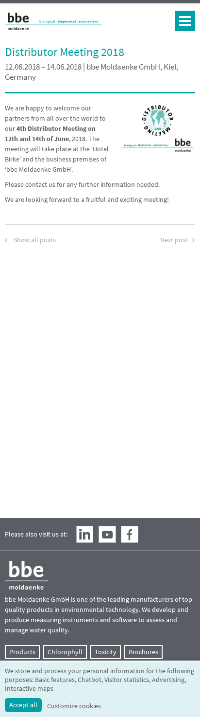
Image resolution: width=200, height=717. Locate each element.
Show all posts (35, 239)
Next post (174, 239)
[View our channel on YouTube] (107, 534)
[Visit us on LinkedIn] (85, 534)
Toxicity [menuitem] (106, 651)
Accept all (23, 704)
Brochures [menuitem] (143, 651)
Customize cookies (74, 705)
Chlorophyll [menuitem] (65, 651)
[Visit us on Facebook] (129, 534)
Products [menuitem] (22, 651)
